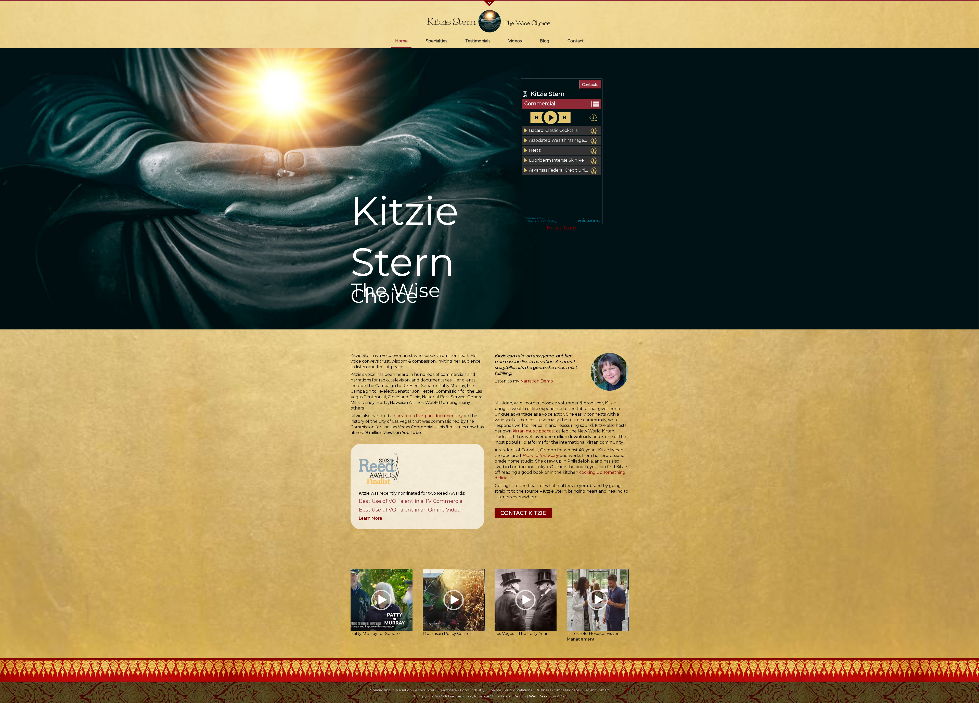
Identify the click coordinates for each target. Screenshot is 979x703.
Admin (520, 696)
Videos (515, 41)
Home (401, 41)
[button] (382, 469)
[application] (382, 600)
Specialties (436, 41)
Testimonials (477, 41)
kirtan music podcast (534, 431)
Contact (576, 41)
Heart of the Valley (540, 455)
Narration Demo (536, 381)
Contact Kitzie (523, 513)
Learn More (370, 518)
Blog (544, 41)
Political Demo (561, 228)
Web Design (540, 696)
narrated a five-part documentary (428, 415)
